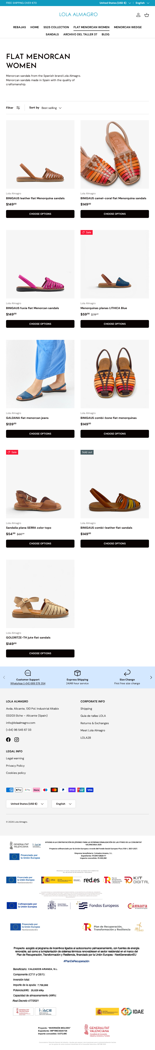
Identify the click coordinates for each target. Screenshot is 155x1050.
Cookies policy (16, 773)
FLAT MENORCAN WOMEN (91, 27)
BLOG (105, 34)
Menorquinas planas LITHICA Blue (104, 308)
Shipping (86, 709)
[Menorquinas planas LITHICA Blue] (115, 264)
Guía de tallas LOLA (93, 716)
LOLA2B (86, 738)
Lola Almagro (20, 822)
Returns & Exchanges (95, 723)
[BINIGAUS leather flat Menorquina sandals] (40, 154)
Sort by (34, 107)
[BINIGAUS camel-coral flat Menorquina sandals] (115, 154)
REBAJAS (19, 27)
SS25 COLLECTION (56, 27)
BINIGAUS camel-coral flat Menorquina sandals (113, 198)
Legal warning (15, 758)
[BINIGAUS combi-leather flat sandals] (115, 484)
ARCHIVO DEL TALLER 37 (80, 34)
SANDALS (52, 34)
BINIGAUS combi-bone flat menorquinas (109, 418)
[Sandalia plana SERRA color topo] (40, 484)
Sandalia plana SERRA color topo (28, 528)
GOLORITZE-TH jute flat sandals (28, 637)
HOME (34, 27)
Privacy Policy (15, 766)
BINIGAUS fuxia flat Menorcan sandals (32, 308)
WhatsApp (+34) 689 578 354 (27, 683)
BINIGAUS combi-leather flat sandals (106, 528)
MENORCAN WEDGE (128, 27)
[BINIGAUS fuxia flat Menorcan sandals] (40, 264)
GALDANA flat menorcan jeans (27, 418)
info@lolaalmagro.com (20, 723)
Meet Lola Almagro (93, 730)
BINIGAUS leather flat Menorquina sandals (35, 198)
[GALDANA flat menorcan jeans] (40, 374)
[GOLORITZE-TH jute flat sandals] (40, 594)
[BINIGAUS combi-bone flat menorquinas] (115, 374)
